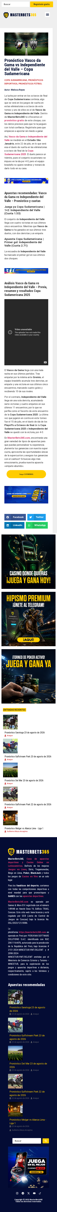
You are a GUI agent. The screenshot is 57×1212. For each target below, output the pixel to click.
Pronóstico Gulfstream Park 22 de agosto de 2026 (28, 804)
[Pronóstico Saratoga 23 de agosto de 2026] (10, 722)
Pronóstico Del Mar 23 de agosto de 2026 (24, 780)
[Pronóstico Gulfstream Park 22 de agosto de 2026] (10, 794)
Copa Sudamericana (15, 80)
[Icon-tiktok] (39, 1193)
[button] (47, 14)
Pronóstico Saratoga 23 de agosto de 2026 (25, 732)
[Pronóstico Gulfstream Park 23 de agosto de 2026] (10, 746)
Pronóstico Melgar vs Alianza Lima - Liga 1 (24, 828)
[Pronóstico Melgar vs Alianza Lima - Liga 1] (10, 818)
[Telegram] (22, 1193)
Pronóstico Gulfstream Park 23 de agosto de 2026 (28, 756)
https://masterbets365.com (32, 932)
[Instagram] (17, 1193)
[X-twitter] (28, 1193)
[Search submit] (46, 1140)
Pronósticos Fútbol (30, 83)
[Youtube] (34, 1193)
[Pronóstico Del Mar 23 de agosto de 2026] (10, 770)
